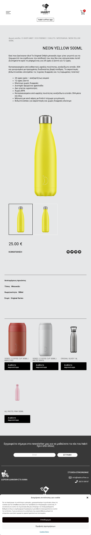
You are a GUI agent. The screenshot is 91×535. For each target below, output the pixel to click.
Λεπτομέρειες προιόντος (15, 280)
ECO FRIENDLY (40, 38)
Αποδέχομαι (45, 520)
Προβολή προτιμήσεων (45, 526)
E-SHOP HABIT (28, 38)
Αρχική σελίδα (14, 38)
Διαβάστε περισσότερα (13, 366)
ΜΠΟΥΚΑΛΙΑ (62, 38)
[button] (87, 497)
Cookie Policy (44, 532)
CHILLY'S (51, 38)
